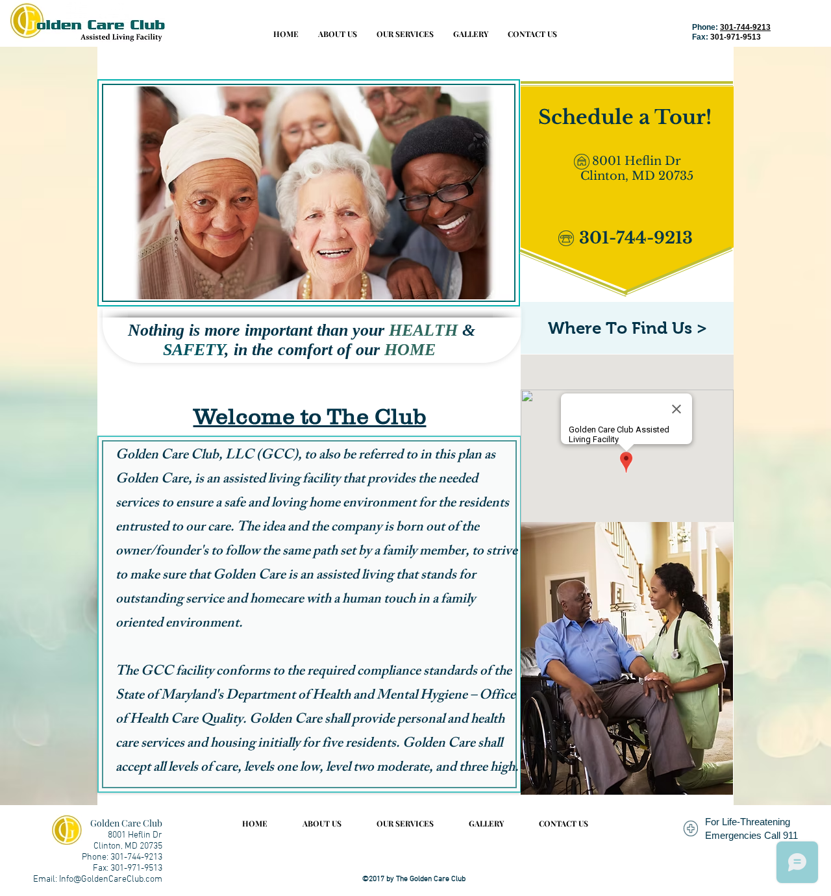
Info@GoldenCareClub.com (110, 879)
